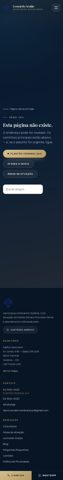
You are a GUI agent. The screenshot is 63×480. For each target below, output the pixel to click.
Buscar (52, 189)
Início (5, 109)
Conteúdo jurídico (22, 329)
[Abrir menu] (56, 8)
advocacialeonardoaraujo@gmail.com (25, 410)
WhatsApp (9, 404)
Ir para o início (18, 163)
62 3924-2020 (11, 398)
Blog (5, 444)
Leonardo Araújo (13, 438)
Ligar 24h (17, 475)
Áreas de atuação (20, 173)
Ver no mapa (10, 371)
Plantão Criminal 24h (26, 153)
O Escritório (10, 426)
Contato (8, 455)
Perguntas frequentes (16, 450)
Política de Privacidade (16, 461)
